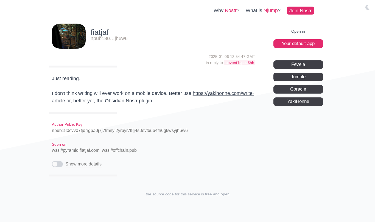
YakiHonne (298, 101)
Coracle (298, 89)
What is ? (263, 10)
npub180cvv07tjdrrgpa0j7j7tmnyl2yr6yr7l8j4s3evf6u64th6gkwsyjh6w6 (120, 130)
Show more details (83, 164)
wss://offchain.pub (119, 150)
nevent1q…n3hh (239, 62)
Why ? (226, 10)
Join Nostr (300, 10)
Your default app (298, 43)
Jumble (298, 76)
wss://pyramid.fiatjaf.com (75, 150)
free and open (217, 194)
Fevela (298, 64)
